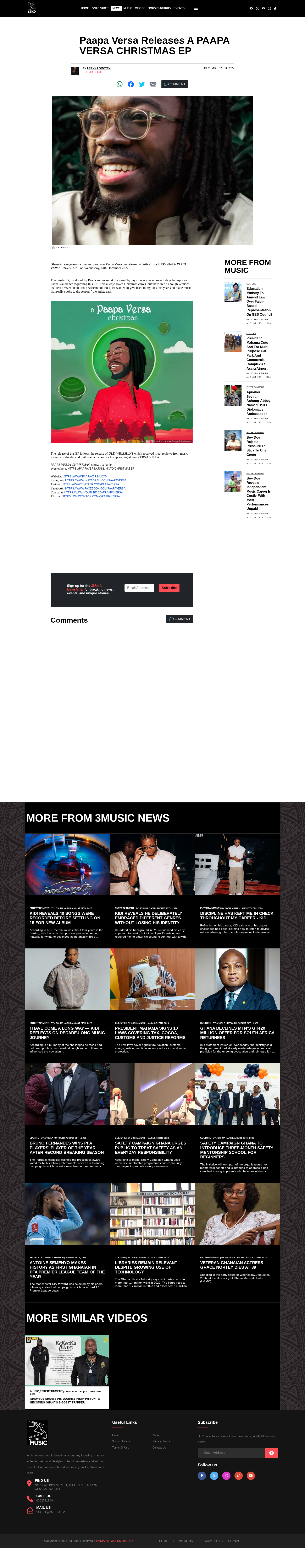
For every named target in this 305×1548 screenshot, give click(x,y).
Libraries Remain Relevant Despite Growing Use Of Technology (146, 1267)
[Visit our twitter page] (214, 1475)
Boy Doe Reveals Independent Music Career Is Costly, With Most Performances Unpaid (258, 493)
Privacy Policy (161, 1441)
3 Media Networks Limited (113, 1540)
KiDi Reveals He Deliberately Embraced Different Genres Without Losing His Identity (148, 918)
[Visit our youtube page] (251, 1475)
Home (85, 8)
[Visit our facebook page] (202, 1475)
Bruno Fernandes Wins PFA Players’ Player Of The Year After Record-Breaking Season (67, 1148)
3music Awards (121, 1441)
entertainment (255, 387)
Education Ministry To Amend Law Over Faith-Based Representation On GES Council (259, 301)
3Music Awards (159, 8)
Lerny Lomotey (99, 68)
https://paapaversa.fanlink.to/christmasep (101, 468)
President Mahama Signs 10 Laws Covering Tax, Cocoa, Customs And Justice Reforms (150, 1033)
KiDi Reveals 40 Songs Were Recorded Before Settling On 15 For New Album (65, 918)
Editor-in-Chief (94, 72)
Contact (235, 1541)
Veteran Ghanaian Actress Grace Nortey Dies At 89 (231, 1265)
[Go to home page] (37, 1444)
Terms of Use (120, 1447)
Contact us (159, 1447)
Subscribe (169, 588)
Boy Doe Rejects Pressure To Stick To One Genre (256, 446)
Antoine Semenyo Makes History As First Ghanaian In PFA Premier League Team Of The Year (67, 1269)
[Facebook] (131, 84)
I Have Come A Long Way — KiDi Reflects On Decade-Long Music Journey (67, 1033)
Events (179, 8)
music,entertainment (46, 1391)
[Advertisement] (122, 534)
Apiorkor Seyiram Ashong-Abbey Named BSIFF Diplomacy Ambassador (258, 403)
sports (34, 1138)
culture (251, 284)
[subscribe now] (271, 1453)
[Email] (153, 84)
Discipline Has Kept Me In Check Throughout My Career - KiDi (236, 915)
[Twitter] (142, 84)
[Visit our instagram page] (226, 1475)
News (116, 8)
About (156, 1435)
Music (127, 8)
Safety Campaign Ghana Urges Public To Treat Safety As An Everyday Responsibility (150, 1148)
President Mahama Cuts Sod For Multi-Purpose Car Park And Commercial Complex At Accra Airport (257, 353)
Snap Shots (101, 8)
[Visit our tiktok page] (238, 1475)
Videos (140, 8)
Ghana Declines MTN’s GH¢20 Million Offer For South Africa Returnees (237, 1033)
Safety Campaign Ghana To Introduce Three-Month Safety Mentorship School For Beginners (236, 1150)
